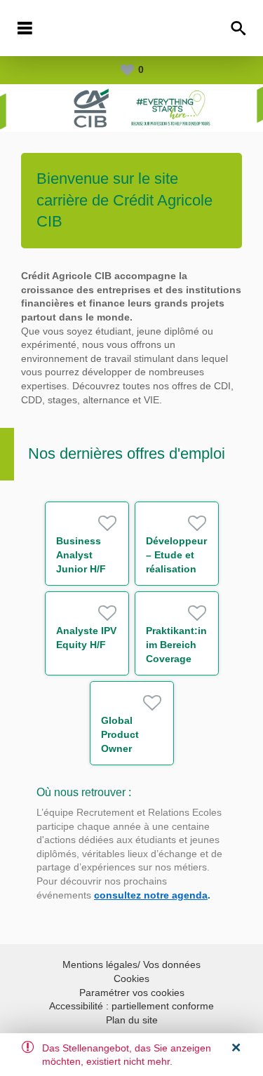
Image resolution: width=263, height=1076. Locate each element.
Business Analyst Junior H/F (81, 554)
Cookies (131, 978)
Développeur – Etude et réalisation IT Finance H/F (176, 569)
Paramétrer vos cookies (131, 992)
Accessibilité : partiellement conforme (131, 1005)
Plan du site (132, 1019)
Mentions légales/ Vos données (131, 964)
